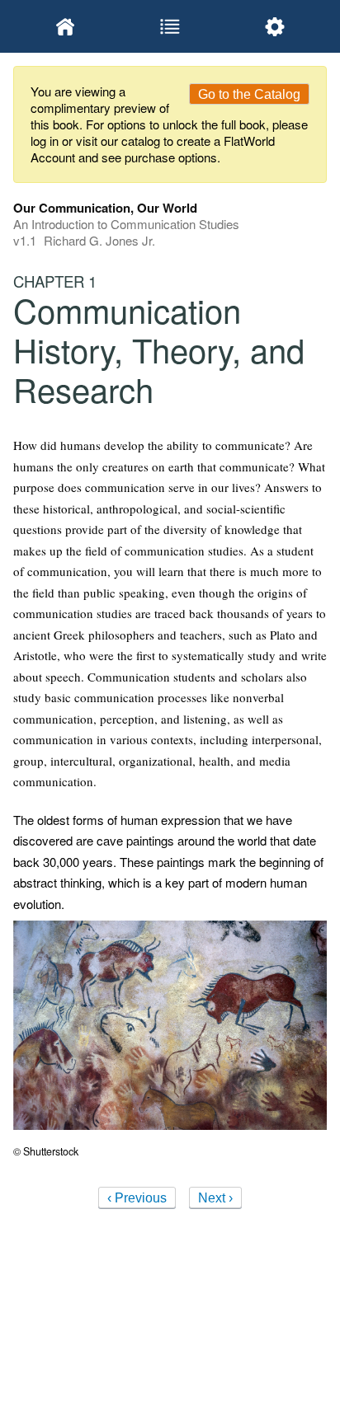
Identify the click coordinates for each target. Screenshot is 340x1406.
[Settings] (274, 26)
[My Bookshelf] (65, 26)
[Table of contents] (170, 26)
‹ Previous (137, 1198)
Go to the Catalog (249, 94)
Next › (215, 1198)
